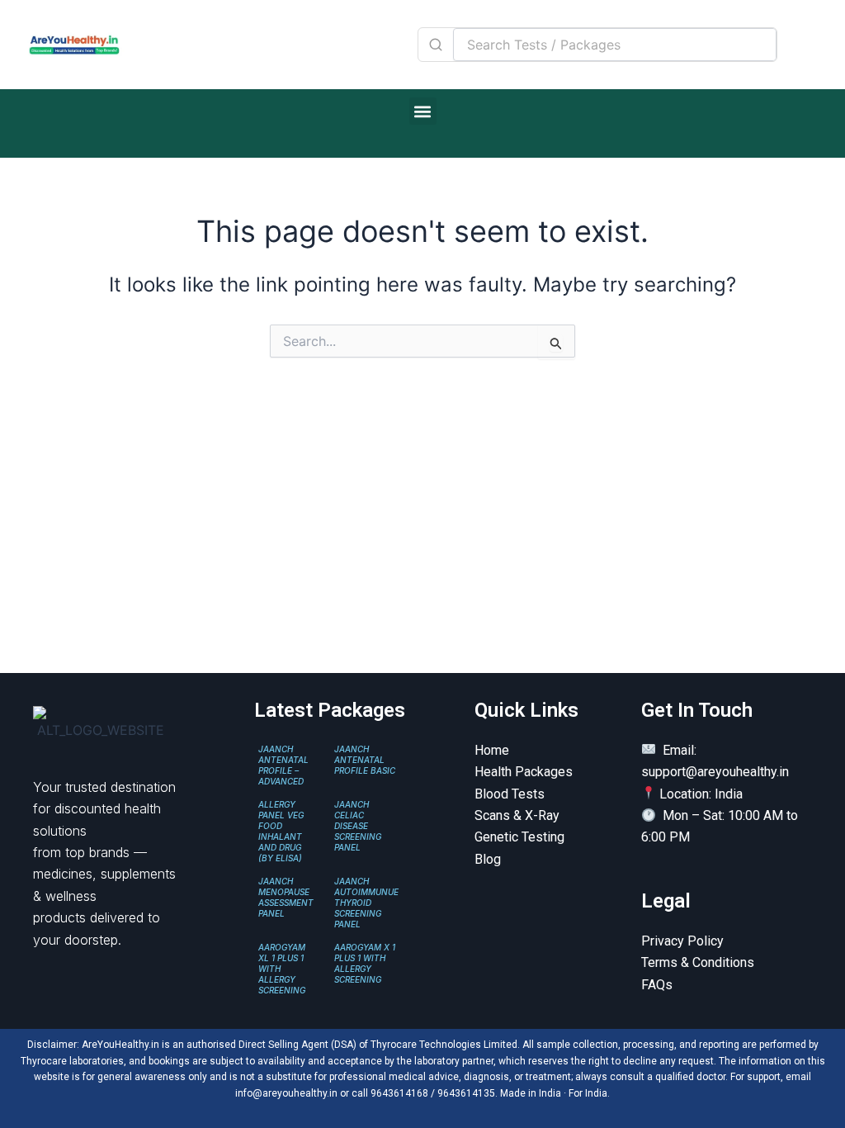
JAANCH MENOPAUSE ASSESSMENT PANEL (286, 897)
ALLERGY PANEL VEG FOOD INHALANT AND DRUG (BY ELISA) (281, 831)
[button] (423, 111)
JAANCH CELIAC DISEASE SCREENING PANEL (357, 825)
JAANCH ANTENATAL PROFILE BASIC (364, 759)
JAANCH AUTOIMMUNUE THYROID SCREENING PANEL (366, 902)
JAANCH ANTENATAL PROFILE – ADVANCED (283, 765)
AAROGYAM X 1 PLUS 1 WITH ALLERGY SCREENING (364, 963)
